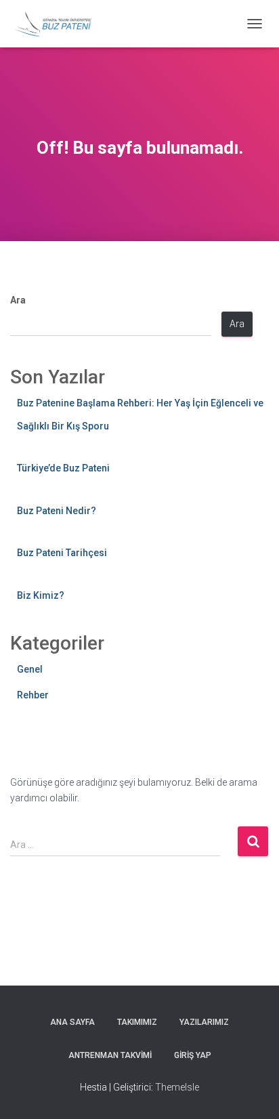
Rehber (33, 695)
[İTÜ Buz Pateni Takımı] (58, 24)
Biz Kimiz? (40, 595)
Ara (18, 300)
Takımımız (137, 1022)
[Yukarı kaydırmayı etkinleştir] (252, 1092)
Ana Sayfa (72, 1022)
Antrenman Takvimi (110, 1055)
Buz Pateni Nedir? (56, 510)
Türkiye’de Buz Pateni (63, 468)
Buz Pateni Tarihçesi (62, 552)
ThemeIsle (177, 1087)
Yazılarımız (204, 1022)
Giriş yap (192, 1055)
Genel (30, 669)
